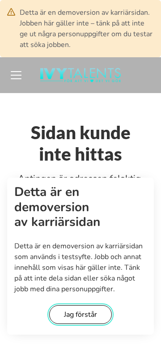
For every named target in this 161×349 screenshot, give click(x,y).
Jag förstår (80, 314)
